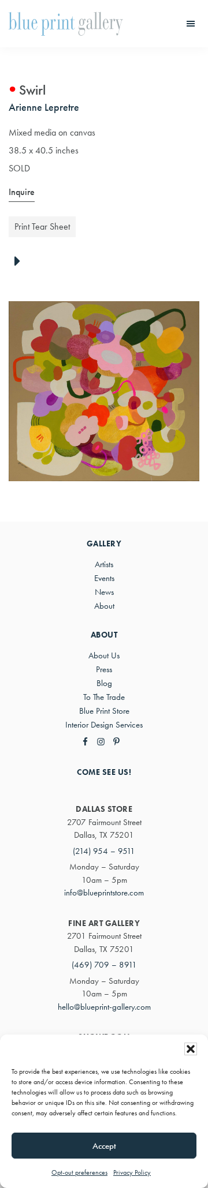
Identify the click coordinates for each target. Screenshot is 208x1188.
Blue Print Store (104, 711)
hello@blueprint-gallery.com (104, 1007)
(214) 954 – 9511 (104, 851)
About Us (104, 655)
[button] (190, 1049)
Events (104, 578)
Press (104, 669)
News (104, 592)
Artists (104, 564)
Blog (104, 683)
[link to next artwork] (20, 262)
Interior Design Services (104, 724)
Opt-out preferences (79, 1172)
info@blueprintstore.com (104, 892)
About (104, 606)
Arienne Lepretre (44, 107)
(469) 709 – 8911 (104, 964)
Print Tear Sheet (42, 226)
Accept (104, 1146)
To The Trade (104, 697)
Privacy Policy (132, 1172)
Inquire (22, 192)
